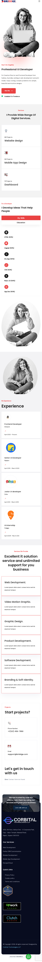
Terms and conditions (12, 882)
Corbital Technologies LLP (12, 947)
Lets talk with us (21, 808)
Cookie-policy (9, 878)
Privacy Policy (9, 875)
